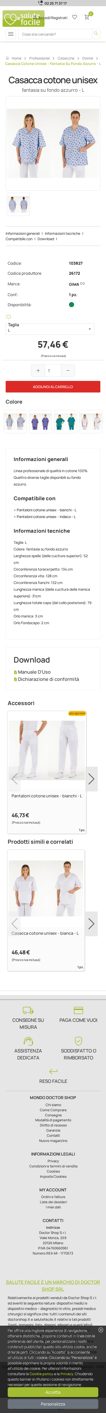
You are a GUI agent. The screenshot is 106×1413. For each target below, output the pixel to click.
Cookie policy (41, 1373)
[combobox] (45, 329)
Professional (39, 58)
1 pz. (73, 294)
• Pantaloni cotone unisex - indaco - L (45, 516)
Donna (87, 58)
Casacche (66, 58)
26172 (74, 273)
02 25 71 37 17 (56, 3)
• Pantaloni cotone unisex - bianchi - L (45, 509)
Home (13, 58)
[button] (89, 329)
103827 (76, 263)
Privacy (66, 1373)
